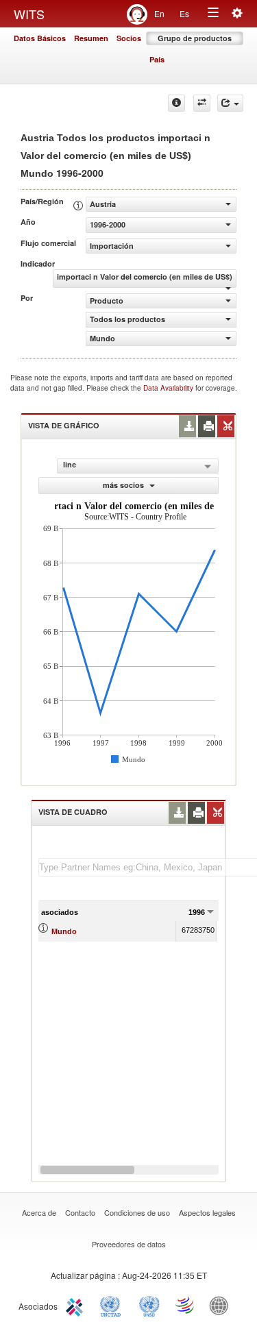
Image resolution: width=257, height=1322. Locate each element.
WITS (29, 14)
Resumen (91, 38)
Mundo (64, 931)
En (159, 13)
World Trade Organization (185, 1305)
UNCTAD (113, 1305)
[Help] (176, 103)
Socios (129, 38)
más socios (124, 485)
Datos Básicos (40, 38)
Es (184, 13)
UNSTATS (149, 1305)
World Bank (222, 1305)
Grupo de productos (195, 38)
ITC (76, 1305)
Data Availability (169, 388)
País (156, 59)
